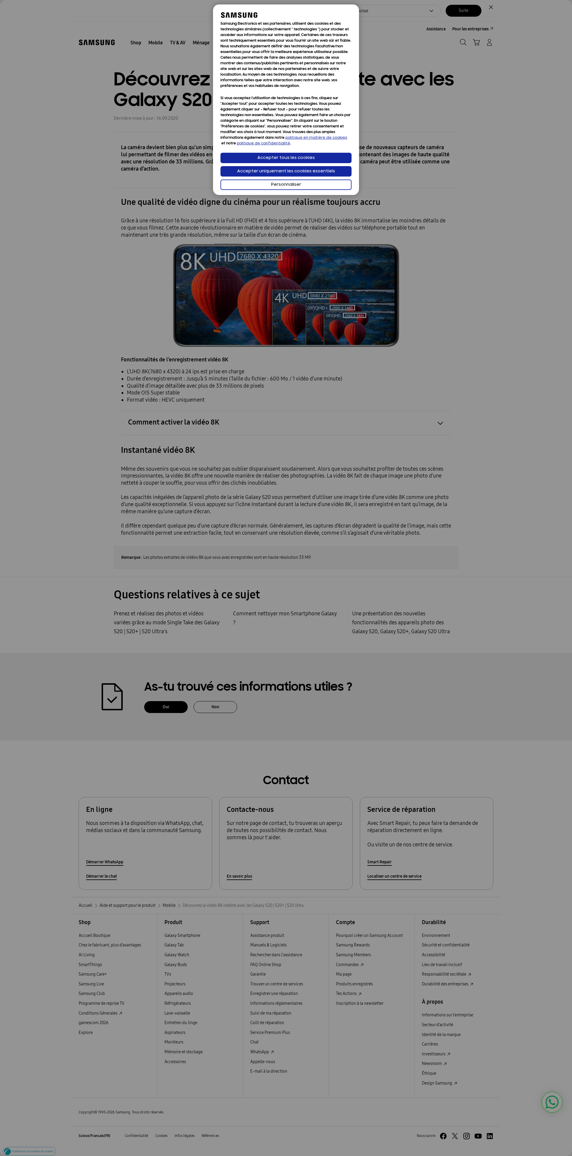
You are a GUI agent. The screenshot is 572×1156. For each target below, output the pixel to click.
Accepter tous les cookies (286, 158)
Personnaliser (286, 184)
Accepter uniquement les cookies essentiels (286, 171)
